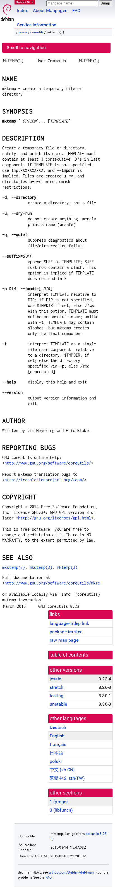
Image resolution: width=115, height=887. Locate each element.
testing (56, 695)
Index (22, 10)
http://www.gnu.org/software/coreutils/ (47, 463)
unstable (58, 704)
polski (56, 761)
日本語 (56, 753)
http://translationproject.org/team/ (44, 479)
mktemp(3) (67, 567)
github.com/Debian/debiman (71, 872)
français (58, 744)
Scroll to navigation (26, 47)
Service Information (36, 24)
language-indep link (69, 623)
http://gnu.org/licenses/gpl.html (54, 518)
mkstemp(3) (13, 567)
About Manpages (50, 10)
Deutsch (58, 727)
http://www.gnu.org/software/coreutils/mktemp (54, 583)
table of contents (69, 655)
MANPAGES (25, 2)
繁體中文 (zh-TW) (67, 778)
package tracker (66, 631)
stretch (56, 687)
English (57, 735)
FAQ (76, 10)
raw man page (64, 640)
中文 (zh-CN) (62, 769)
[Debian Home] (7, 11)
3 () (61, 810)
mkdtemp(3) (41, 567)
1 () (59, 801)
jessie (23, 32)
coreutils (37, 32)
